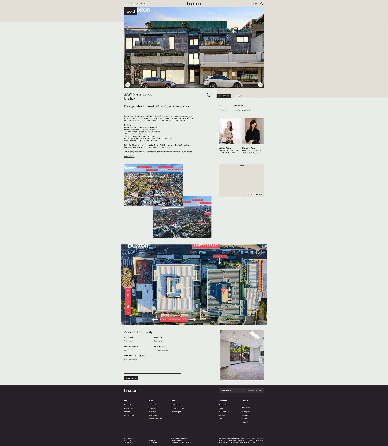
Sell (173, 401)
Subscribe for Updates (254, 390)
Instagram (246, 411)
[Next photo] (260, 84)
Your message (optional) (134, 356)
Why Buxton (152, 415)
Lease (150, 401)
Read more (128, 156)
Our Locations (224, 405)
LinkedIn (245, 418)
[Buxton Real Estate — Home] (194, 3)
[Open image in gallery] (182, 217)
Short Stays (152, 411)
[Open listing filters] (261, 3)
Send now (130, 378)
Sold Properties (177, 405)
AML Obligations (152, 442)
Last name (158, 337)
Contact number (131, 347)
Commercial (128, 408)
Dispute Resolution (129, 438)
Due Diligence (152, 440)
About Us (222, 415)
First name (128, 337)
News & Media (224, 411)
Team (221, 408)
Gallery (239, 96)
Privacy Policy (128, 440)
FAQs (220, 418)
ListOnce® (181, 442)
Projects (127, 411)
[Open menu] (126, 3)
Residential (128, 405)
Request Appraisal (178, 408)
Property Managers (155, 418)
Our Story (223, 401)
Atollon (189, 442)
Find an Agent (129, 415)
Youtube (245, 422)
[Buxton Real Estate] (135, 390)
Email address (160, 347)
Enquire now (224, 96)
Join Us (245, 401)
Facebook (245, 415)
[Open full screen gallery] (194, 47)
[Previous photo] (127, 84)
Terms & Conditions (129, 442)
